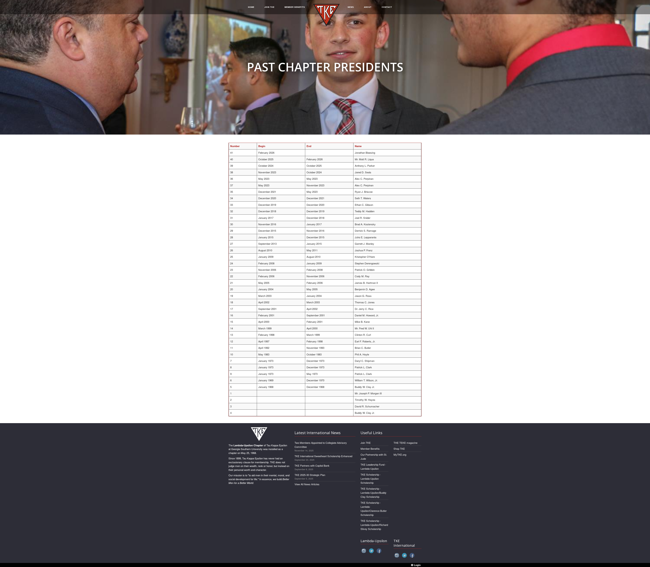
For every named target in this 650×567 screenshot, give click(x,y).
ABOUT (368, 7)
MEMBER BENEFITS (295, 7)
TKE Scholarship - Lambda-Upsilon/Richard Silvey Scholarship (374, 525)
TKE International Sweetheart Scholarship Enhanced (323, 456)
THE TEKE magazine (405, 442)
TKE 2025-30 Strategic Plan (310, 475)
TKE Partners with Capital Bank (312, 465)
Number (235, 146)
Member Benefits (370, 448)
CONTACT (387, 7)
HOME (251, 7)
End (309, 146)
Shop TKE (399, 448)
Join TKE (366, 442)
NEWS (351, 7)
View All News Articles (307, 484)
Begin (261, 146)
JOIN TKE (269, 7)
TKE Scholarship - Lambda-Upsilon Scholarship (371, 478)
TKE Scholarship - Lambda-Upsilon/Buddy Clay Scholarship (373, 492)
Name (358, 146)
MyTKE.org (400, 454)
